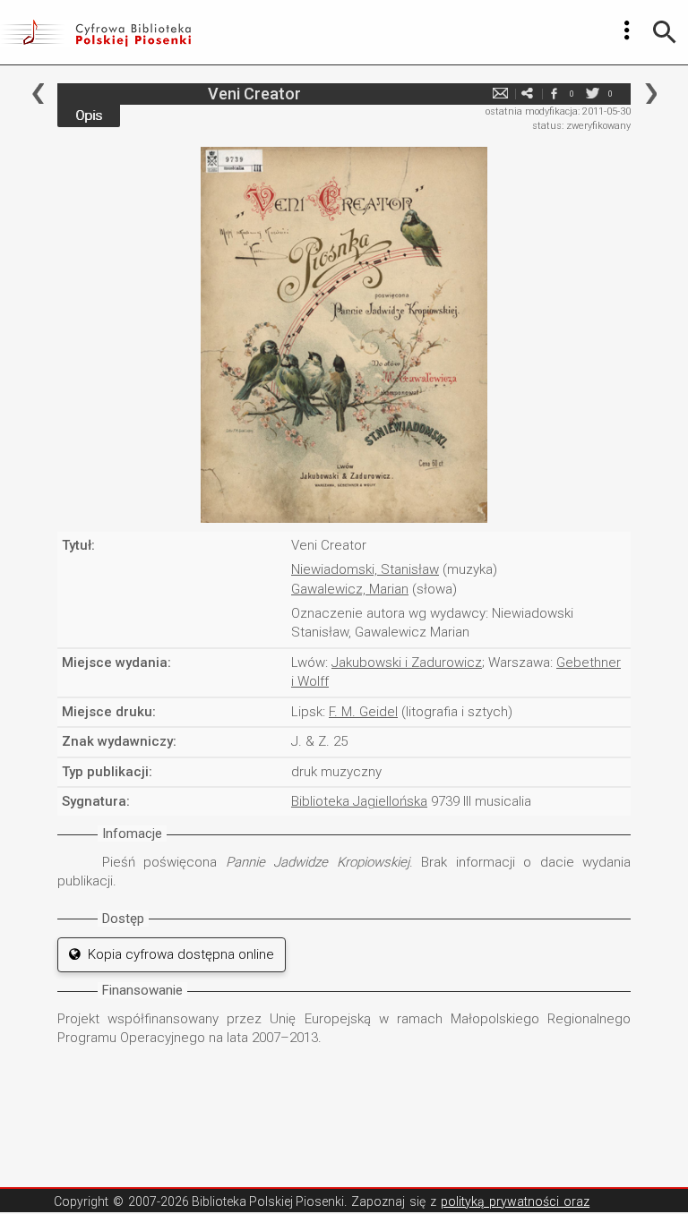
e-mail (500, 93)
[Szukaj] (664, 32)
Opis (88, 115)
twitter (592, 93)
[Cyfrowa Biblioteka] (95, 32)
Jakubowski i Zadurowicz (406, 662)
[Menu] (627, 30)
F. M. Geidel (363, 712)
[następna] (651, 93)
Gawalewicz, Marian (349, 589)
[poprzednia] (38, 93)
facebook (554, 93)
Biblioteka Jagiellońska (359, 801)
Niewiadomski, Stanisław (365, 569)
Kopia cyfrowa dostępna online (177, 954)
